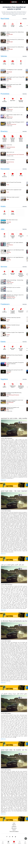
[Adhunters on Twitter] (12, 836)
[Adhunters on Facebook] (7, 836)
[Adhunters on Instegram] (9, 836)
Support (14, 829)
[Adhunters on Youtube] (15, 836)
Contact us (14, 826)
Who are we (14, 828)
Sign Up (14, 824)
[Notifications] (24, 2)
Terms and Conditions (14, 831)
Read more (3, 480)
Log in (14, 823)
